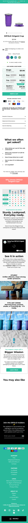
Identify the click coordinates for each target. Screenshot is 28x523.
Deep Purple (7, 57)
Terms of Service (14, 485)
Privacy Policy (14, 487)
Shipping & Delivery (14, 460)
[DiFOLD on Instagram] (9, 510)
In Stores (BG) (14, 497)
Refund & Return (14, 462)
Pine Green (11, 57)
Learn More (14, 370)
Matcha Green (19, 57)
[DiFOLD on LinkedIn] (14, 510)
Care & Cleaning (6, 125)
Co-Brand (14, 470)
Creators (14, 474)
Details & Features (7, 116)
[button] (14, 71)
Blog (14, 495)
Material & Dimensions (8, 121)
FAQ (14, 458)
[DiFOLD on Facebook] (5, 510)
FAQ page (15, 173)
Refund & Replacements (14, 481)
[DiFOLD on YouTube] (14, 513)
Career (14, 499)
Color (14, 53)
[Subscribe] (22, 436)
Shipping (23, 41)
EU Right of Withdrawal (14, 483)
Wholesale (14, 472)
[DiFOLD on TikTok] (23, 510)
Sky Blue (15, 57)
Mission (14, 493)
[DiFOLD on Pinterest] (18, 510)
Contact (14, 464)
